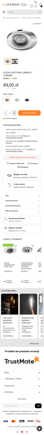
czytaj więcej (8, 336)
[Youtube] (22, 432)
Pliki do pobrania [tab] (11, 211)
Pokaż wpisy (34, 344)
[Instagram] (27, 432)
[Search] (39, 12)
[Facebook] (17, 432)
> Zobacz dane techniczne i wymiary (22, 157)
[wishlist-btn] (16, 246)
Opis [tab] (7, 195)
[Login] (36, 6)
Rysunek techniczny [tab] (12, 206)
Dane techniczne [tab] (11, 201)
